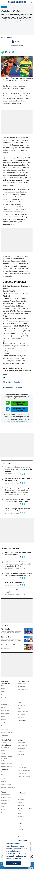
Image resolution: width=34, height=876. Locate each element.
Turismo (3, 726)
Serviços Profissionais (6, 763)
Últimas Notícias (22, 699)
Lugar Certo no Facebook (24, 770)
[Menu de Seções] (2, 2)
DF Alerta (20, 796)
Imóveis (3, 750)
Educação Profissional (23, 711)
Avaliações (4, 803)
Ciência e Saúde (5, 713)
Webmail (3, 742)
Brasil (2, 694)
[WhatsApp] (2, 53)
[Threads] (32, 857)
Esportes (9, 37)
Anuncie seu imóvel (22, 745)
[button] (22, 858)
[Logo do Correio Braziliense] (17, 2)
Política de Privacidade (7, 732)
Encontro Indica (21, 819)
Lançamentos (21, 751)
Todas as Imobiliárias (23, 773)
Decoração (20, 764)
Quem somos (4, 729)
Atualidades (21, 816)
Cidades (3, 688)
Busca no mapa (21, 748)
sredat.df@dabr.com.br (18, 422)
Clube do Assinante (6, 784)
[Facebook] (6, 53)
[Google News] (13, 53)
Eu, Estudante (23, 681)
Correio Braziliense (5, 682)
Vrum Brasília (21, 805)
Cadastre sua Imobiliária (24, 776)
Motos (3, 809)
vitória (19, 388)
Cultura (19, 702)
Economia (3, 698)
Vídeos (3, 806)
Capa (2, 685)
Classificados (6, 745)
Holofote (3, 719)
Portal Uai (20, 830)
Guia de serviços (22, 757)
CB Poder (20, 802)
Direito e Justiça (5, 710)
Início (3, 37)
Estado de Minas (22, 826)
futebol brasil (9, 388)
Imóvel (20, 740)
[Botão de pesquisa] (32, 2)
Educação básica (22, 683)
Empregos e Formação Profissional (7, 757)
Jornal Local (21, 799)
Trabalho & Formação (23, 689)
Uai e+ (19, 833)
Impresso (5, 770)
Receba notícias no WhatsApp (19, 403)
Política (3, 691)
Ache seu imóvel (22, 742)
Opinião (3, 716)
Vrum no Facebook (6, 812)
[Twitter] (9, 53)
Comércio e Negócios (6, 766)
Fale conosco (21, 717)
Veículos (3, 753)
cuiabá (17, 382)
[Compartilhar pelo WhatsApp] (24, 474)
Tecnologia (4, 722)
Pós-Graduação (21, 714)
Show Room (20, 761)
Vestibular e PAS (22, 705)
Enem (19, 696)
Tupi (19, 836)
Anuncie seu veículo (6, 797)
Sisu (19, 708)
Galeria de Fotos (22, 767)
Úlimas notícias (21, 754)
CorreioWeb (6, 740)
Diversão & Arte (5, 704)
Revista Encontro (25, 808)
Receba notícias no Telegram (19, 409)
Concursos (22, 721)
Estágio (19, 692)
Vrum (3, 792)
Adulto (3, 760)
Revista (19, 813)
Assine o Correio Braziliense (8, 787)
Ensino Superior (21, 686)
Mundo (3, 701)
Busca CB (3, 781)
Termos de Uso (5, 735)
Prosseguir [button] (13, 863)
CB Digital (3, 778)
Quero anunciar (5, 747)
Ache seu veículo (5, 794)
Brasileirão (8, 382)
